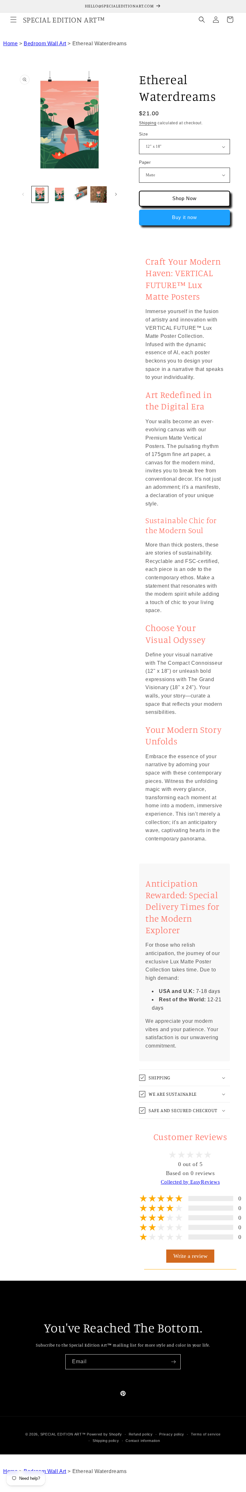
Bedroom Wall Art (45, 43)
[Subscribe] (173, 1361)
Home (10, 43)
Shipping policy (106, 1441)
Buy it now (184, 217)
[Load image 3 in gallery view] (59, 194)
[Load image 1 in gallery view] (40, 194)
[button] (13, 20)
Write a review (190, 1256)
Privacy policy (171, 1434)
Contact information (143, 1441)
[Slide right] (116, 194)
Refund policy (141, 1434)
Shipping (148, 123)
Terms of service (206, 1434)
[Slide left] (23, 194)
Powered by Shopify (104, 1434)
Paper (145, 162)
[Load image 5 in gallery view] (98, 194)
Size (143, 134)
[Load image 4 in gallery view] (79, 194)
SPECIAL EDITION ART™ (63, 1434)
